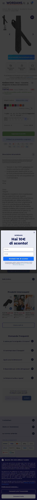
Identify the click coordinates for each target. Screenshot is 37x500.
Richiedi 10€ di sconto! (18, 259)
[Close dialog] (34, 232)
